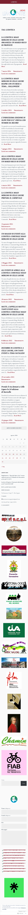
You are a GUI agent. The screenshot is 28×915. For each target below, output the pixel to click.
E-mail (5, 815)
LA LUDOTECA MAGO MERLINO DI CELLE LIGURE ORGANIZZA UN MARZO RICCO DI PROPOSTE (13, 41)
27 (13, 458)
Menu (14, 2)
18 (6, 454)
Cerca (2, 780)
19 (9, 454)
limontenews (17, 71)
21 (17, 454)
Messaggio (4, 829)
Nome (5, 808)
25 (6, 458)
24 (2, 458)
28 (17, 458)
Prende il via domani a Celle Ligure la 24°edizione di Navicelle (12, 389)
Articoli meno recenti (14, 428)
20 (13, 454)
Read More (22, 106)
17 (2, 454)
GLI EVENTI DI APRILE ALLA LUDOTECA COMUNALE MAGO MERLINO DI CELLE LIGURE (13, 273)
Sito (2, 822)
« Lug (3, 466)
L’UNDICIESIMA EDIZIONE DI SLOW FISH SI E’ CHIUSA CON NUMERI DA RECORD (13, 120)
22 (20, 454)
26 (9, 458)
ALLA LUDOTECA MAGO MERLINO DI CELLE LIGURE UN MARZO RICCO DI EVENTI (13, 159)
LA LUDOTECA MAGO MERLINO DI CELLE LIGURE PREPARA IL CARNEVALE (12, 195)
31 (2, 462)
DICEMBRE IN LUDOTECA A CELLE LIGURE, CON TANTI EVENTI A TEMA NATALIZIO (12, 350)
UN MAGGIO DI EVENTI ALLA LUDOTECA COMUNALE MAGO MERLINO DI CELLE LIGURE (13, 236)
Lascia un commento (8, 74)
